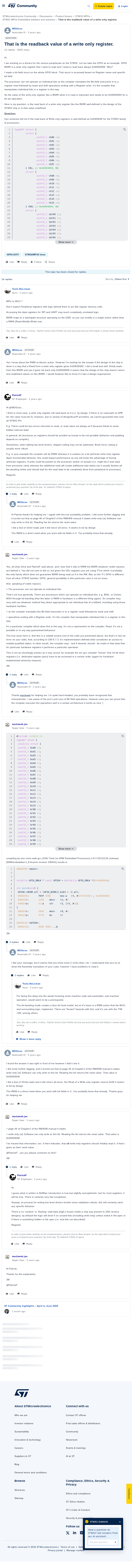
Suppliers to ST (22, 1456)
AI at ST (70, 1456)
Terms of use (68, 1547)
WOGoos (17, 28)
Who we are (21, 1415)
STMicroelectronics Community (19, 16)
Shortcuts (19, 1490)
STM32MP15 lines (35, 254)
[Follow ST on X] (68, 1533)
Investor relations (23, 1423)
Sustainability (21, 1431)
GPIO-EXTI (13, 254)
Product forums (64, 16)
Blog (16, 1464)
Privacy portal (55, 1550)
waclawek (25, 695)
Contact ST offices (76, 1415)
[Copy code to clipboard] (124, 129)
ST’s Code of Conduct (78, 1510)
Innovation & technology (27, 1439)
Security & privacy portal (79, 1518)
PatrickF (17, 395)
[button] (3, 6)
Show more (64, 242)
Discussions (45, 16)
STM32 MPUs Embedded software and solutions (29, 19)
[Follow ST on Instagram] (82, 1533)
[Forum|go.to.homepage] (22, 6)
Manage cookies (75, 1550)
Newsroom (72, 1439)
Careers (18, 1448)
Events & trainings (76, 1448)
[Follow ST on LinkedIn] (74, 1533)
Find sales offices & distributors (83, 1423)
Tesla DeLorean (21, 289)
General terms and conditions (30, 1472)
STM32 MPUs (82, 16)
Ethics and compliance (78, 1493)
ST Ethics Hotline (75, 1501)
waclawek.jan (20, 554)
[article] (66, 313)
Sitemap (18, 1498)
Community (72, 1431)
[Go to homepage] (24, 1396)
